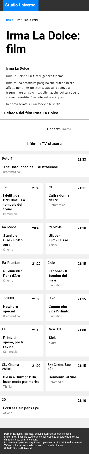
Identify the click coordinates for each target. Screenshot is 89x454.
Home (9, 20)
